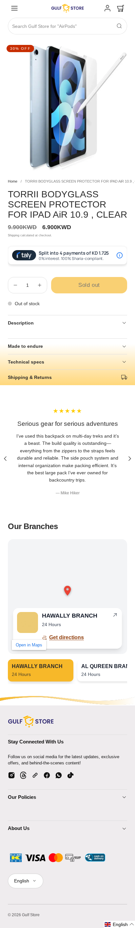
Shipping (13, 235)
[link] (107, 8)
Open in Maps (29, 644)
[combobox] (67, 26)
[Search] (119, 25)
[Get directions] (115, 616)
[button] (14, 8)
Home (12, 181)
